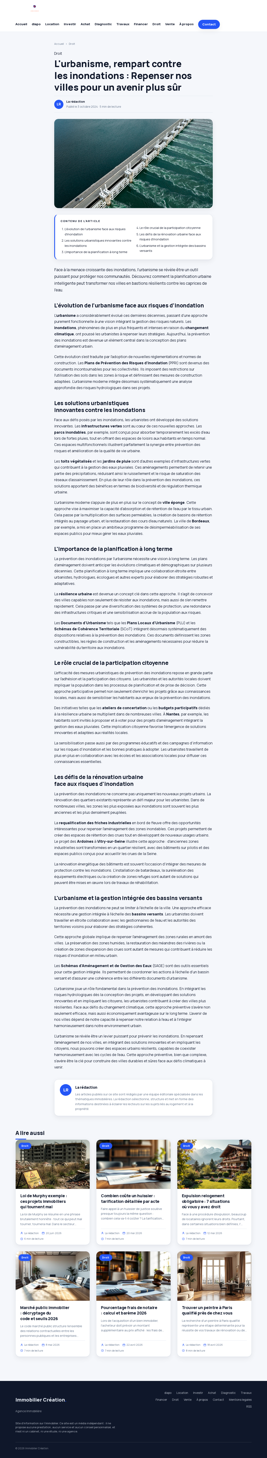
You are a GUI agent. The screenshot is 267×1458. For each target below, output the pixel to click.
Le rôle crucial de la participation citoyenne (170, 228)
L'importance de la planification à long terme (96, 252)
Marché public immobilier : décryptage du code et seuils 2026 (44, 1313)
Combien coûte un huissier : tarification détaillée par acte (130, 1198)
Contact (209, 24)
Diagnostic (103, 24)
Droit (156, 24)
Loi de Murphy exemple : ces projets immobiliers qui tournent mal (43, 1201)
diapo (36, 24)
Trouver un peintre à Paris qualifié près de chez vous (207, 1310)
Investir (70, 24)
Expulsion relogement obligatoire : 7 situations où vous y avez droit (206, 1201)
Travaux (122, 24)
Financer (141, 24)
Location (52, 24)
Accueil (21, 24)
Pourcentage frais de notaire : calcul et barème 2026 (129, 1310)
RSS (249, 1406)
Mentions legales (240, 1400)
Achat (85, 24)
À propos (186, 24)
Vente (170, 24)
